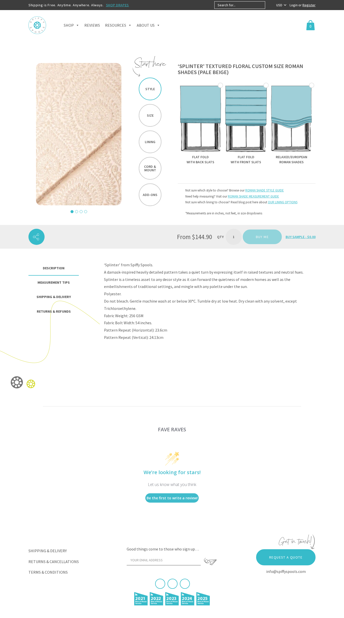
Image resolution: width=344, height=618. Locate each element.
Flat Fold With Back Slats (200, 159)
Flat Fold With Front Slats (246, 159)
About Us (146, 25)
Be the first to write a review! (172, 498)
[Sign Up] (210, 561)
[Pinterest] (172, 584)
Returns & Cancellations (53, 561)
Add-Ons (150, 194)
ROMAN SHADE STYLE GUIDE (264, 190)
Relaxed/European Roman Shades (291, 159)
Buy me (262, 237)
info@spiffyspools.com (286, 571)
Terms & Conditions (48, 572)
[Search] (269, 5)
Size (150, 115)
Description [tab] (53, 268)
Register (309, 5)
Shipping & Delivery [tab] (54, 297)
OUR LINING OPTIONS (282, 202)
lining (150, 142)
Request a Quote (285, 557)
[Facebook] (160, 584)
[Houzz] (185, 584)
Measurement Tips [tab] (54, 282)
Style (150, 89)
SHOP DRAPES (117, 5)
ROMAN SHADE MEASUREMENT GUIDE (253, 196)
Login (294, 5)
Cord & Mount (150, 168)
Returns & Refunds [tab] (54, 311)
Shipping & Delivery (47, 550)
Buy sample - (301, 237)
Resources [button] (115, 25)
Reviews (92, 25)
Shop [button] (69, 25)
